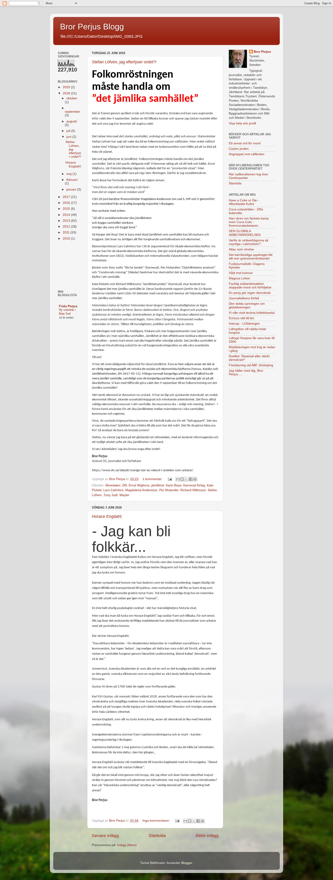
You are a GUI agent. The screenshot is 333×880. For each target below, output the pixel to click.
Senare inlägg (105, 835)
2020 (67, 87)
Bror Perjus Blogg (92, 26)
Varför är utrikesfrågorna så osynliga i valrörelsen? (248, 242)
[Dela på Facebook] (190, 479)
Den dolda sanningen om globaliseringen (247, 305)
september (72, 111)
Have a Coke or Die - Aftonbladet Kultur (244, 202)
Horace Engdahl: (107, 516)
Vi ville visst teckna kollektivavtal (252, 312)
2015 (67, 208)
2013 (67, 220)
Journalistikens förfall (244, 298)
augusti (71, 121)
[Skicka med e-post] (178, 479)
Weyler (124, 495)
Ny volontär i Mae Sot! (67, 311)
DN (124, 485)
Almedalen (113, 485)
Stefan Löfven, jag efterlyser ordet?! (124, 62)
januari (71, 189)
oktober (71, 98)
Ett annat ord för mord (245, 143)
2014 (67, 214)
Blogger (186, 863)
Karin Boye (173, 485)
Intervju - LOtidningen (244, 323)
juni (69, 136)
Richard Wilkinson (193, 490)
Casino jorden (239, 148)
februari (71, 179)
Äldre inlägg (207, 835)
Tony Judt (111, 495)
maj (69, 174)
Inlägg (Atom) (127, 845)
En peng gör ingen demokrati (249, 293)
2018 (67, 93)
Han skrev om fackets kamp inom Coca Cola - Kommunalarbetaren (249, 222)
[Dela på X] (186, 479)
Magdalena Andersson (141, 490)
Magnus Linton (239, 278)
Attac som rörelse (241, 249)
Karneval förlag (194, 485)
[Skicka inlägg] (169, 479)
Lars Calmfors (113, 490)
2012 (67, 226)
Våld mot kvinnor (241, 273)
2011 (66, 232)
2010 (67, 238)
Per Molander (169, 490)
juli (68, 131)
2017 (67, 197)
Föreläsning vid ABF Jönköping (251, 365)
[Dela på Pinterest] (195, 479)
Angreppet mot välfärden (246, 154)
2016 (67, 203)
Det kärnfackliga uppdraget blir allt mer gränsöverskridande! (251, 256)
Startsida (157, 835)
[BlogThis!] (182, 479)
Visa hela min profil (242, 123)
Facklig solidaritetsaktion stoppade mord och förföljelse (250, 285)
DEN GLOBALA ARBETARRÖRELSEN (245, 232)
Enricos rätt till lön (241, 318)
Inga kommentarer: (156, 820)
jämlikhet (157, 485)
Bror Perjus (262, 51)
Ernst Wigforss (139, 485)
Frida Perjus (68, 306)
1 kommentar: (152, 479)
